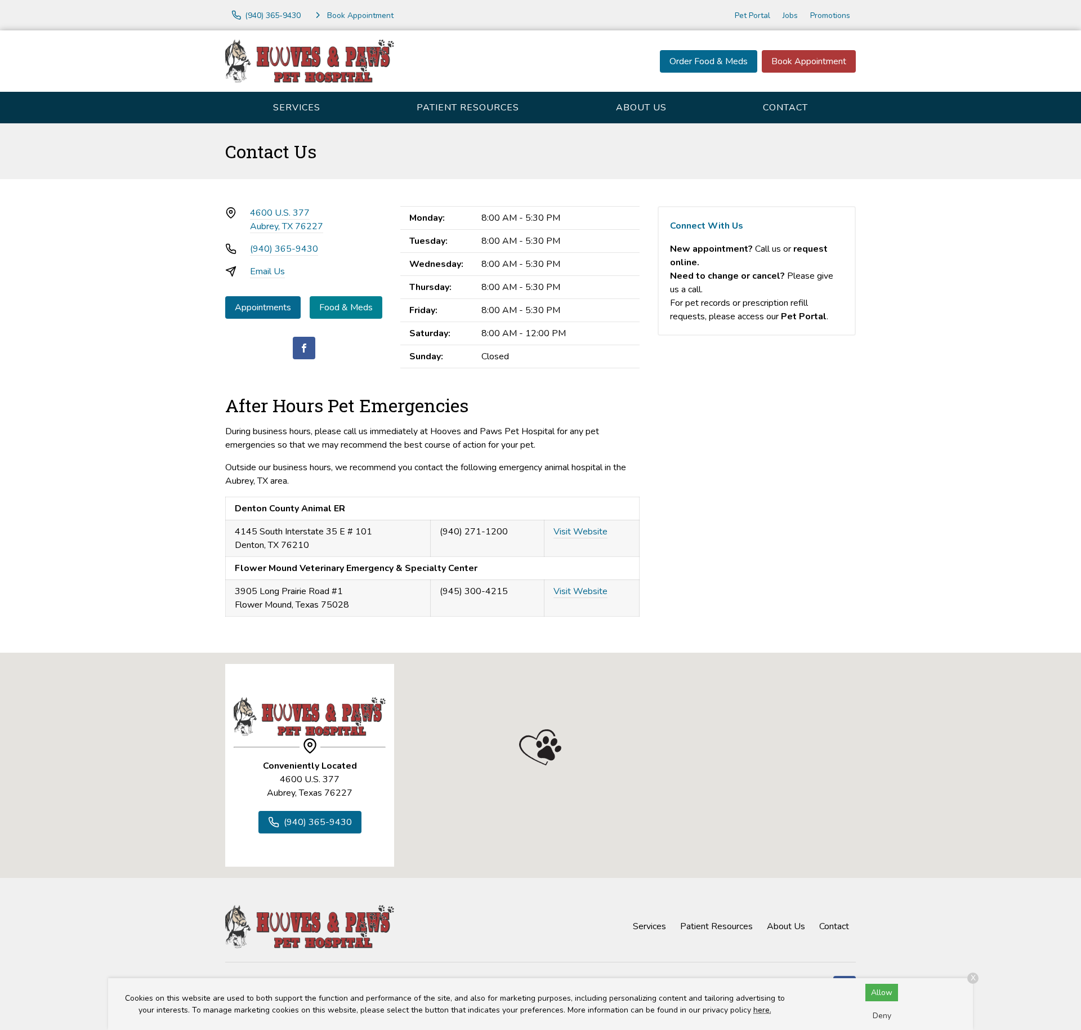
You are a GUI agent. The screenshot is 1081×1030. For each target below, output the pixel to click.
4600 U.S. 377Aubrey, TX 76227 (286, 220)
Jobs (790, 15)
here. (762, 1010)
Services (296, 107)
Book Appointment (808, 61)
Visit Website (580, 531)
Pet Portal (752, 15)
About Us (641, 107)
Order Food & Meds (708, 61)
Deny (882, 1015)
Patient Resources (468, 107)
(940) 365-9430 (284, 249)
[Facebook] (304, 348)
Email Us (267, 271)
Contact (785, 107)
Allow (881, 992)
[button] (540, 747)
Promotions (830, 15)
